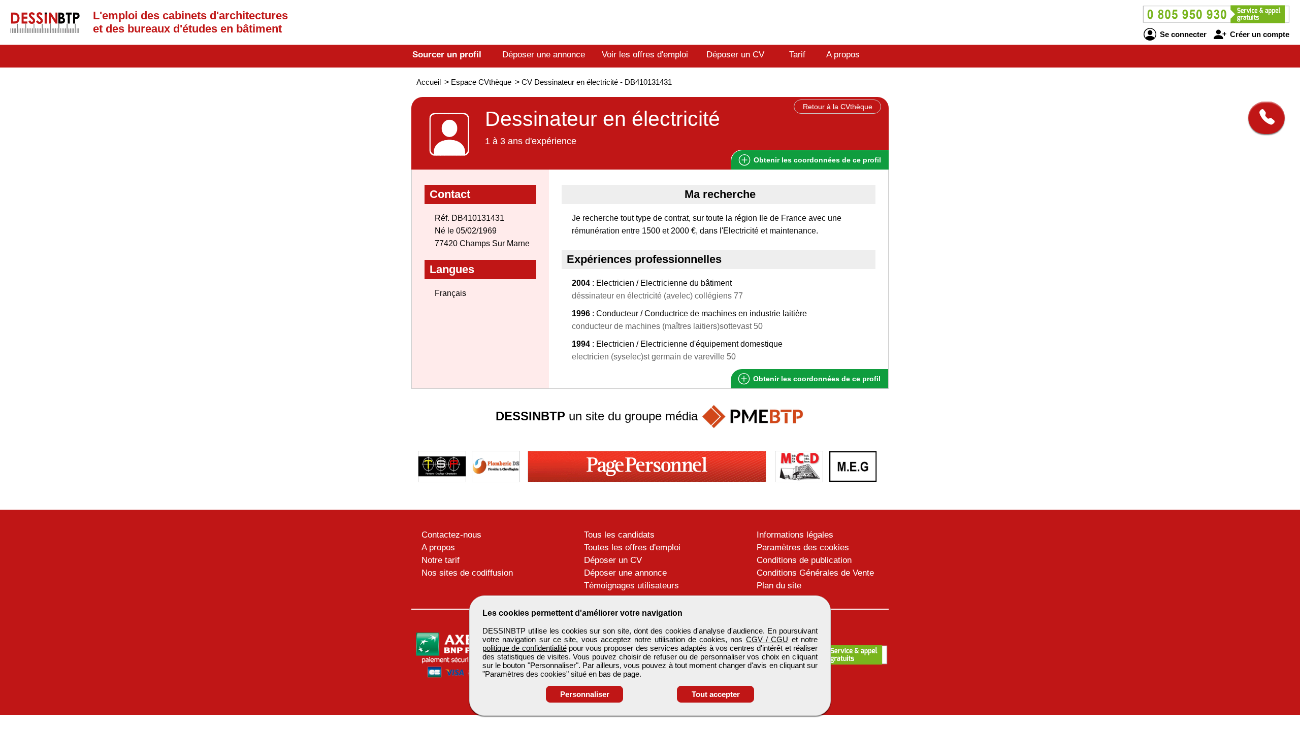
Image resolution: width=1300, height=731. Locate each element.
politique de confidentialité (524, 648)
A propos (843, 54)
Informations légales (795, 535)
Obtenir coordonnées (816, 160)
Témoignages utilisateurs (631, 585)
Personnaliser (584, 694)
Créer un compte (1258, 34)
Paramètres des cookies (803, 547)
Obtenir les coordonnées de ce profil (816, 379)
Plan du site (779, 585)
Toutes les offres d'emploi (632, 547)
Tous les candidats (619, 535)
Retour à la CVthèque (837, 107)
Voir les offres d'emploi (645, 54)
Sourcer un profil (446, 54)
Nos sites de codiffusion (467, 573)
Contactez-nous (451, 535)
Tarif (797, 54)
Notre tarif (440, 560)
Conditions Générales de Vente (815, 573)
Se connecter (1182, 34)
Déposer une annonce (543, 54)
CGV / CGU (767, 639)
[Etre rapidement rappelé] (1262, 117)
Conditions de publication (804, 560)
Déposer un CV (735, 54)
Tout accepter (716, 694)
